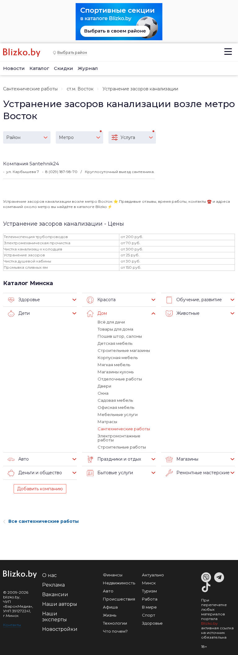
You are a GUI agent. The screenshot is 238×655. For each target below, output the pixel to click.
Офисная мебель (116, 407)
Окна (103, 393)
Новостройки (59, 629)
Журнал (88, 68)
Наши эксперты (54, 616)
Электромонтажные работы (119, 437)
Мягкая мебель (114, 364)
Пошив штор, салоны (120, 336)
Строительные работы (122, 447)
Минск (149, 582)
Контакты (12, 624)
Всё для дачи (111, 321)
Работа (149, 598)
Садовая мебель (115, 400)
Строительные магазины (124, 350)
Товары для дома (115, 329)
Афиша (110, 607)
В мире (149, 607)
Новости (14, 68)
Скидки (63, 68)
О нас (49, 575)
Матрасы (107, 421)
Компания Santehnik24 (31, 164)
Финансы (112, 574)
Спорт (148, 615)
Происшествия (119, 598)
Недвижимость (119, 582)
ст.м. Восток (80, 89)
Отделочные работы (120, 378)
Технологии (115, 623)
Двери (104, 386)
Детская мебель (115, 343)
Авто (108, 590)
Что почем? (115, 631)
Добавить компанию (40, 489)
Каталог (39, 68)
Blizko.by (209, 623)
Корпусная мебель (118, 357)
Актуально (153, 574)
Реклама (53, 585)
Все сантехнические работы (43, 521)
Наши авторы (59, 604)
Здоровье (152, 623)
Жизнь (109, 615)
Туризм (149, 590)
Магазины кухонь (116, 371)
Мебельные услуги (118, 414)
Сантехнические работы (30, 89)
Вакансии (55, 594)
